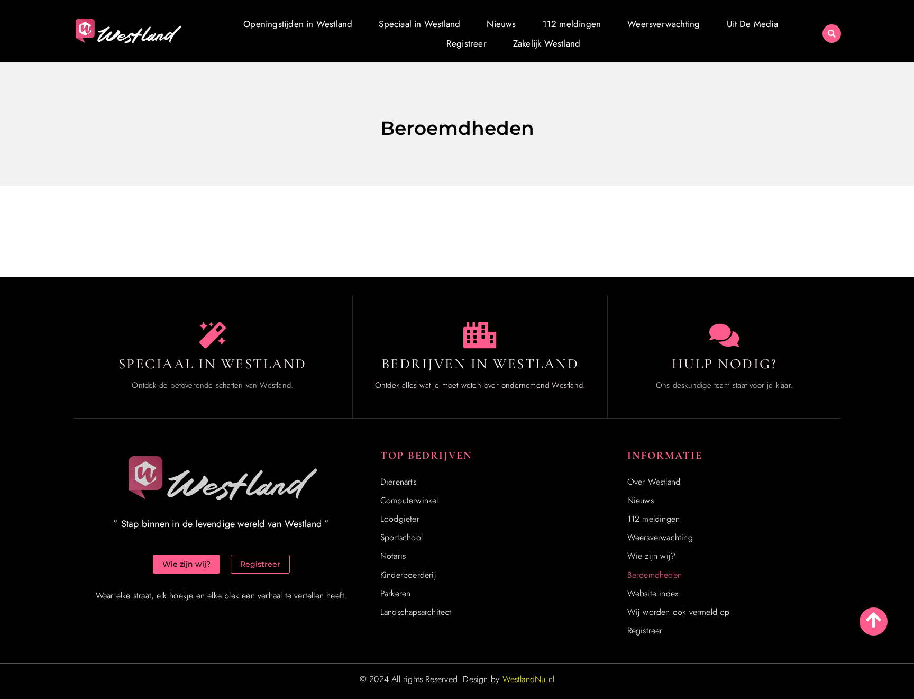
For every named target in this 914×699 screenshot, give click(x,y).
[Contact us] (724, 335)
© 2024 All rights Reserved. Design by (457, 679)
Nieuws (501, 23)
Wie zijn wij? (651, 556)
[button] (831, 33)
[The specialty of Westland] (212, 335)
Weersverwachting (663, 23)
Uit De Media (752, 23)
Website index (653, 593)
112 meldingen (572, 23)
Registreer (466, 43)
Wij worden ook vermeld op (678, 612)
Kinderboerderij (408, 575)
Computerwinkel (409, 500)
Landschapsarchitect (416, 612)
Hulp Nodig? (725, 364)
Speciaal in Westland (419, 23)
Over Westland (654, 482)
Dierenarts (398, 482)
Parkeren (395, 593)
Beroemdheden (654, 575)
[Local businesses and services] (480, 335)
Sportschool (401, 537)
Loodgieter (399, 519)
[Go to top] (873, 620)
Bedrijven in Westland (480, 364)
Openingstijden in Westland (297, 23)
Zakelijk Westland (546, 43)
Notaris (393, 556)
